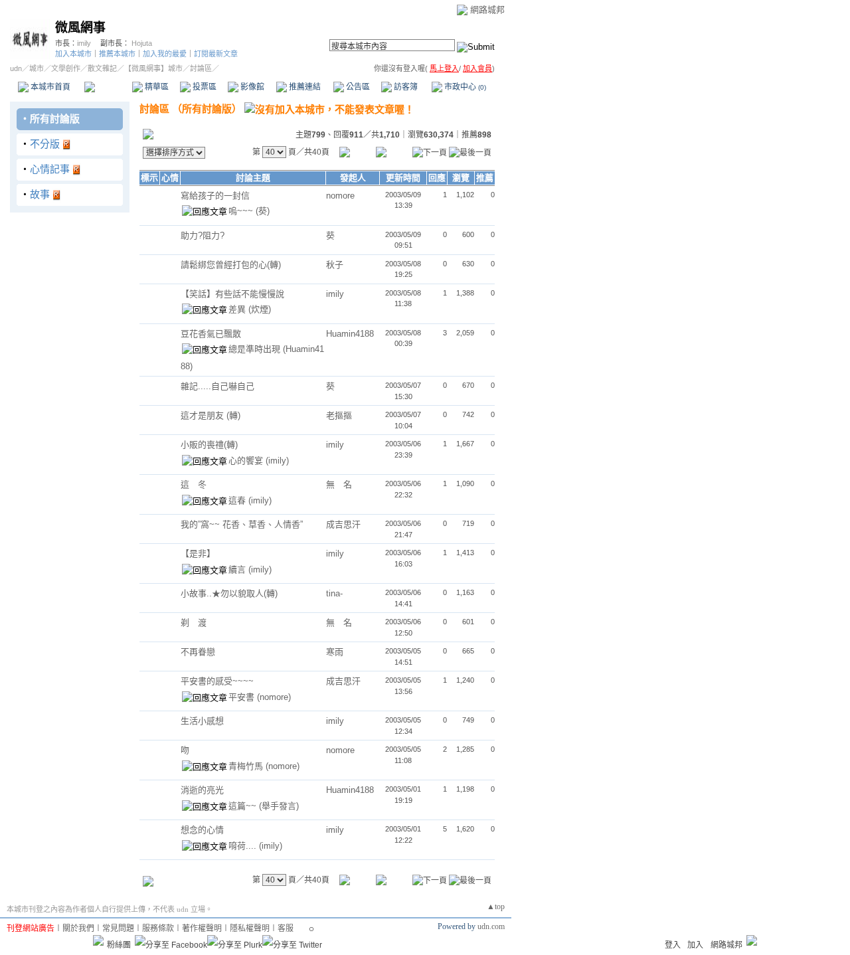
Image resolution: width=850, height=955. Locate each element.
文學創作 (65, 68)
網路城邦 (487, 10)
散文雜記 (102, 68)
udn (16, 68)
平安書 (242, 697)
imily (84, 43)
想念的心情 (202, 830)
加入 (695, 945)
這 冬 (194, 484)
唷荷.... (243, 846)
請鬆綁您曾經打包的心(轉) (231, 265)
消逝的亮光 (202, 790)
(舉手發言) (279, 806)
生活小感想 (202, 721)
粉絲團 (119, 945)
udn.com (491, 926)
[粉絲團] (98, 940)
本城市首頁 (49, 87)
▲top (496, 906)
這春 (238, 500)
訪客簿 (405, 87)
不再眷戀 (198, 652)
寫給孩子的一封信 (215, 196)
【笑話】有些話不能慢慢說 (232, 294)
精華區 (156, 87)
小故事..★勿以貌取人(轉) (229, 593)
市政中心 (464, 87)
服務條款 (158, 928)
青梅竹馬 (247, 766)
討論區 (108, 87)
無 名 (339, 484)
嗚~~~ (242, 211)
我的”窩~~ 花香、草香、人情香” (242, 524)
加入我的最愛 (165, 54)
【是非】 (198, 554)
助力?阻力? (202, 235)
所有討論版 (55, 118)
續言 (238, 569)
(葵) (263, 211)
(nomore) (274, 697)
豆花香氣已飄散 (211, 334)
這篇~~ (243, 806)
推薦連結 (304, 87)
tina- (334, 593)
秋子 (334, 265)
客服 (286, 928)
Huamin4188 (350, 334)
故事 (40, 194)
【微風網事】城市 (153, 68)
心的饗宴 (247, 461)
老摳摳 (339, 415)
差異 (238, 309)
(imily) (277, 461)
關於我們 (78, 928)
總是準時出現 (255, 349)
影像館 (251, 87)
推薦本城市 (117, 54)
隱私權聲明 (250, 928)
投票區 (203, 87)
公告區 (357, 87)
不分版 (45, 143)
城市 (36, 68)
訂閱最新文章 (216, 54)
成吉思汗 (343, 524)
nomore (340, 196)
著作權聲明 (202, 928)
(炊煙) (259, 309)
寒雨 (334, 652)
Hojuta (141, 43)
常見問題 (118, 928)
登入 (673, 945)
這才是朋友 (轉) (210, 415)
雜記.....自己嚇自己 (217, 386)
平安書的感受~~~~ (217, 681)
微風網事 (80, 28)
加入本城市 (73, 54)
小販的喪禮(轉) (209, 445)
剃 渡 (194, 623)
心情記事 (50, 169)
